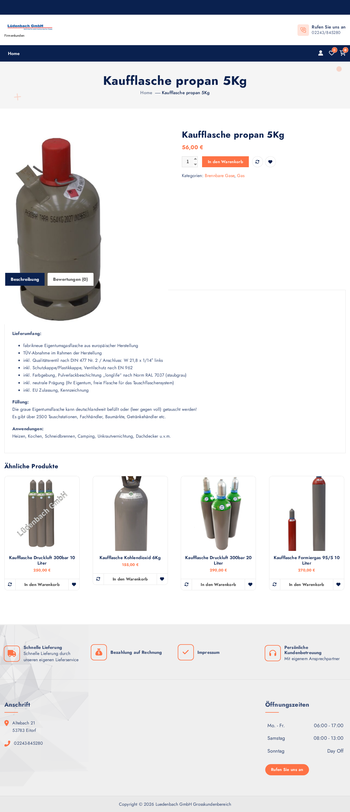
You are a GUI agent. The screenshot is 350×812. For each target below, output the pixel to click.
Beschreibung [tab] (25, 279)
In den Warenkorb (225, 162)
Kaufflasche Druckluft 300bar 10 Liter (42, 560)
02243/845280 (326, 33)
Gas (240, 175)
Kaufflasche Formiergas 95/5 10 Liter (307, 560)
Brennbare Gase (219, 175)
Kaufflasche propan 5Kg (186, 92)
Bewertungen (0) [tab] (70, 279)
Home (14, 53)
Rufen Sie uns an (287, 770)
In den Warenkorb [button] (42, 585)
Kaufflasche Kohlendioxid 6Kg (130, 557)
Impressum (208, 652)
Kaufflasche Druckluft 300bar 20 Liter (218, 560)
